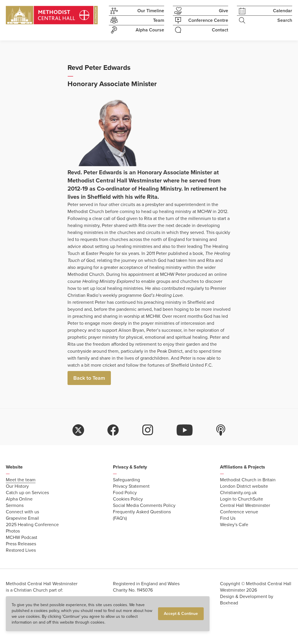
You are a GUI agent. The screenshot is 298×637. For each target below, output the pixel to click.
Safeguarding (126, 480)
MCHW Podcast (21, 537)
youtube (184, 430)
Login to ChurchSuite (241, 499)
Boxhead (229, 603)
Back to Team (89, 378)
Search (284, 20)
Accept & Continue (181, 613)
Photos (13, 531)
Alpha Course (150, 30)
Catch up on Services (27, 493)
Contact (220, 30)
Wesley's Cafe (234, 525)
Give (223, 11)
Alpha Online (19, 499)
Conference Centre (208, 20)
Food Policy (125, 493)
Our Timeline (150, 11)
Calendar (282, 11)
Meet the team (21, 480)
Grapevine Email (22, 518)
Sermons (15, 505)
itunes (221, 430)
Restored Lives (21, 550)
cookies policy (46, 610)
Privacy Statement (131, 486)
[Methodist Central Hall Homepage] (52, 15)
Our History (17, 486)
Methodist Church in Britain (248, 480)
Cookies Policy (128, 499)
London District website (244, 486)
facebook (113, 430)
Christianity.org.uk (238, 493)
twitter (78, 430)
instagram (147, 430)
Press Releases (21, 544)
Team (158, 20)
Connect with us (22, 512)
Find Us (227, 518)
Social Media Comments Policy (144, 505)
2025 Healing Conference (32, 525)
